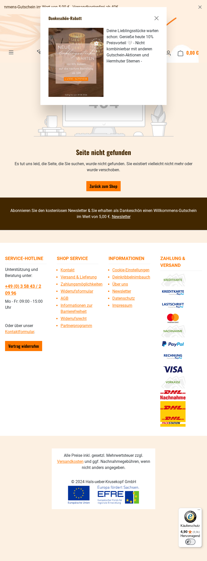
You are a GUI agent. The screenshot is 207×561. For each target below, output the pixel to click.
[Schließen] (156, 18)
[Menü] (199, 511)
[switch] (190, 542)
